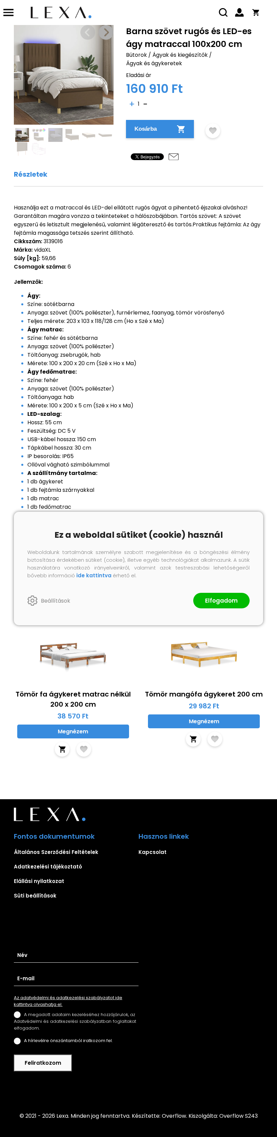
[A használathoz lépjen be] (212, 130)
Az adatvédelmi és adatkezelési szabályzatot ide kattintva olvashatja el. (68, 1001)
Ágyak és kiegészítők (180, 55)
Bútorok (136, 55)
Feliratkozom (43, 1063)
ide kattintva (93, 575)
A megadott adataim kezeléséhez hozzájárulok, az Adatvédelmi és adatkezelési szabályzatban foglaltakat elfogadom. (75, 1021)
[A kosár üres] (255, 12)
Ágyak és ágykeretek (154, 63)
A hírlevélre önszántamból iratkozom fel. (68, 1040)
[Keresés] (223, 12)
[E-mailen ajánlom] (174, 156)
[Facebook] (138, 1087)
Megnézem (73, 731)
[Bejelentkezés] (239, 12)
